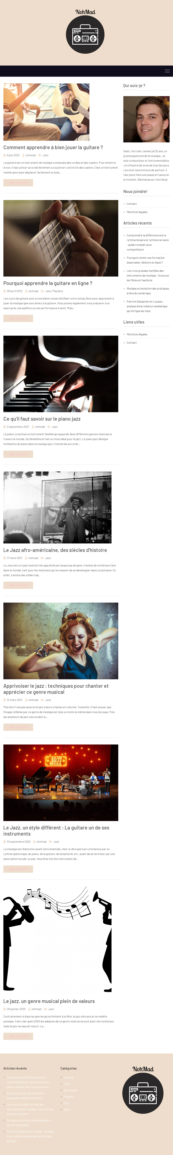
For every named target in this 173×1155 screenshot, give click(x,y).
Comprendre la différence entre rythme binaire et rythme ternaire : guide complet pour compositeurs (28, 1082)
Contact (132, 203)
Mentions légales (137, 212)
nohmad (31, 155)
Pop (66, 1103)
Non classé (70, 1090)
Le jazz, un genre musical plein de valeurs (49, 1001)
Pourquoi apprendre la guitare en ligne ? (47, 283)
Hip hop (68, 1077)
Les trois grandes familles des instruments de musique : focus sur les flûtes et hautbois (148, 275)
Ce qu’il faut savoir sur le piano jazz (42, 419)
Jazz (45, 155)
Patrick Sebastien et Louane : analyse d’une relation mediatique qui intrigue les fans (147, 306)
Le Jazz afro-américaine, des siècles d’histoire (55, 550)
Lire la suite (18, 182)
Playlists (57, 291)
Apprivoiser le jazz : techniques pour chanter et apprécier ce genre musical (56, 689)
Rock (67, 1109)
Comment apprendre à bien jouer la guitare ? (53, 147)
